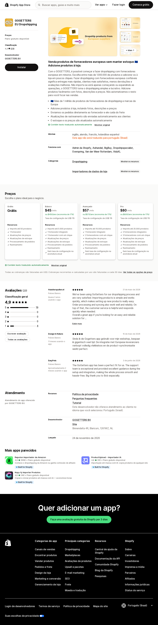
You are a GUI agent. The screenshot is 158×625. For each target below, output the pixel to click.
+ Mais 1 (130, 50)
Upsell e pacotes (74, 566)
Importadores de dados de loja (89, 171)
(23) (12, 48)
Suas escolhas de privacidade (22, 615)
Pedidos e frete (43, 566)
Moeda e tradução (75, 590)
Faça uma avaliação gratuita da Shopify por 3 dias (79, 519)
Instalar (21, 67)
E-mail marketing (74, 572)
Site (74, 424)
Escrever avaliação (17, 333)
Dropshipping (79, 161)
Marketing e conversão (48, 578)
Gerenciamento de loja (48, 584)
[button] (41, 462)
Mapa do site (100, 606)
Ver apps (100, 4)
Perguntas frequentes (84, 398)
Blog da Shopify (104, 570)
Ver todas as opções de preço (137, 272)
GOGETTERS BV (13, 58)
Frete (68, 584)
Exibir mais (77, 324)
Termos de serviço (49, 606)
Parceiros (130, 572)
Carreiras (130, 555)
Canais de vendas (45, 549)
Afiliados (130, 578)
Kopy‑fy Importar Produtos (27, 472)
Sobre (128, 549)
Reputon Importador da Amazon (30, 457)
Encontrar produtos (46, 555)
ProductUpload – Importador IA (106, 457)
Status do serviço (135, 590)
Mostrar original (102, 125)
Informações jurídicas (137, 584)
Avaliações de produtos (78, 561)
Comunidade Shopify (107, 564)
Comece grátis (141, 4)
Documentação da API (107, 558)
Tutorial (76, 402)
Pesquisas (100, 576)
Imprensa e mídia (134, 566)
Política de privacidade (85, 394)
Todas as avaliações (17, 339)
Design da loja (43, 572)
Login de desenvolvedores (20, 606)
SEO (67, 578)
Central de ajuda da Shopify (106, 551)
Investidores (132, 561)
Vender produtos (44, 561)
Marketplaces (72, 555)
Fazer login (118, 4)
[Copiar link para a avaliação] (66, 289)
